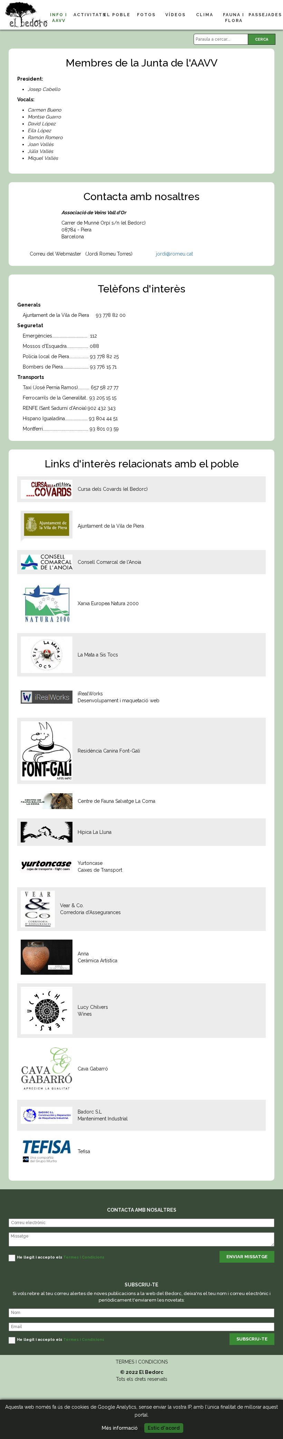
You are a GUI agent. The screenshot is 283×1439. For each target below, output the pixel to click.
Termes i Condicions (83, 1257)
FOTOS (146, 14)
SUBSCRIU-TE (251, 1339)
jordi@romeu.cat (175, 254)
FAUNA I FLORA (233, 17)
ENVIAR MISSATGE (246, 1256)
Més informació (120, 1428)
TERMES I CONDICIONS (142, 1362)
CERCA (261, 39)
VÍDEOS (175, 14)
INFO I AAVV (58, 17)
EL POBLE (117, 14)
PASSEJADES (263, 14)
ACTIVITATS (88, 14)
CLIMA (204, 14)
